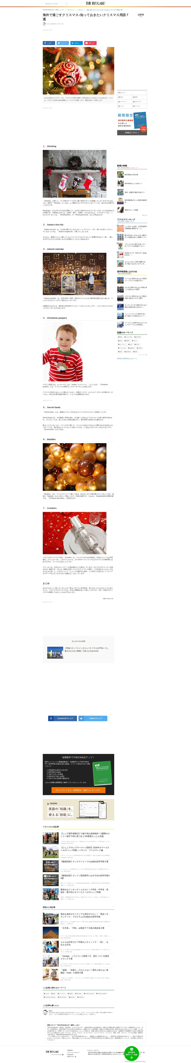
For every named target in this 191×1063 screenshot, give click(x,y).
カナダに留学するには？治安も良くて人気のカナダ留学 (136, 288)
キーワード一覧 (143, 355)
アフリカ (137, 106)
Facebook (70, 1054)
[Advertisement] (78, 689)
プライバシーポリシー (74, 1052)
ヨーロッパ (123, 101)
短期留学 (132, 348)
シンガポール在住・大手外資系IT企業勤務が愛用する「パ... (136, 227)
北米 (121, 97)
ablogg (60, 1054)
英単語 (71, 993)
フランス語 (123, 348)
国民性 (128, 340)
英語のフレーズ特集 (131, 210)
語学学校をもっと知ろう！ (134, 183)
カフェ (135, 340)
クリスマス (62, 993)
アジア (122, 106)
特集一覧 (144, 215)
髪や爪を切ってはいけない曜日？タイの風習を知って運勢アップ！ (136, 236)
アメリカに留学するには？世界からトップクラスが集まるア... (136, 279)
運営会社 (70, 1050)
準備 (121, 351)
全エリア (122, 92)
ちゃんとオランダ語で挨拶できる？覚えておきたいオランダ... (135, 263)
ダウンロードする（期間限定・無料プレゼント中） (78, 790)
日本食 (140, 348)
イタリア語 (129, 337)
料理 (136, 351)
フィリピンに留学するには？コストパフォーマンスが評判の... (136, 324)
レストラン (123, 344)
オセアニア (138, 101)
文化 (121, 340)
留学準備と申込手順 (131, 174)
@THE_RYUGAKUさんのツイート (127, 358)
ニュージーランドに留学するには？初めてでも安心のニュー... (135, 315)
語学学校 (138, 337)
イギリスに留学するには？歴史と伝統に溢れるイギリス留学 (136, 297)
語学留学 (128, 351)
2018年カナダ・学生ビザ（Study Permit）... (136, 254)
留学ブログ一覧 (72, 1056)
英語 (54, 993)
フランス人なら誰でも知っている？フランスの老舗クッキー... (135, 245)
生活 (131, 344)
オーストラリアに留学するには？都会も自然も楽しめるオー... (136, 306)
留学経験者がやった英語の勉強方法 (136, 201)
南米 (136, 97)
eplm (50, 1011)
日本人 (137, 344)
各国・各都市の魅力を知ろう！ (135, 192)
